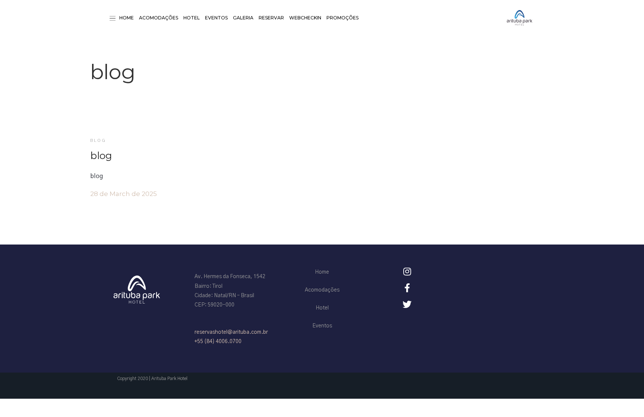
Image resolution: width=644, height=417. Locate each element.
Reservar (271, 18)
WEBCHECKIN (305, 18)
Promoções (342, 18)
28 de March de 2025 (123, 193)
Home (126, 18)
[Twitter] (406, 304)
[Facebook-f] (406, 287)
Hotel (191, 18)
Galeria (243, 18)
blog (98, 140)
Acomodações (158, 18)
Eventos (216, 18)
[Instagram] (406, 271)
